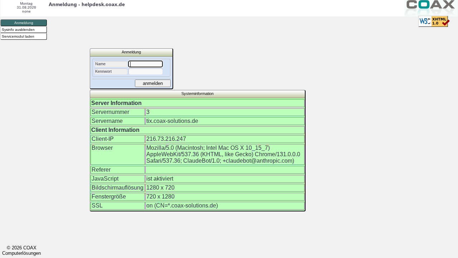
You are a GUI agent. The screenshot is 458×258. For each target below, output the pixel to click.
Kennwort (103, 71)
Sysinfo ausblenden (18, 30)
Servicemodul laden (18, 36)
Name (100, 64)
